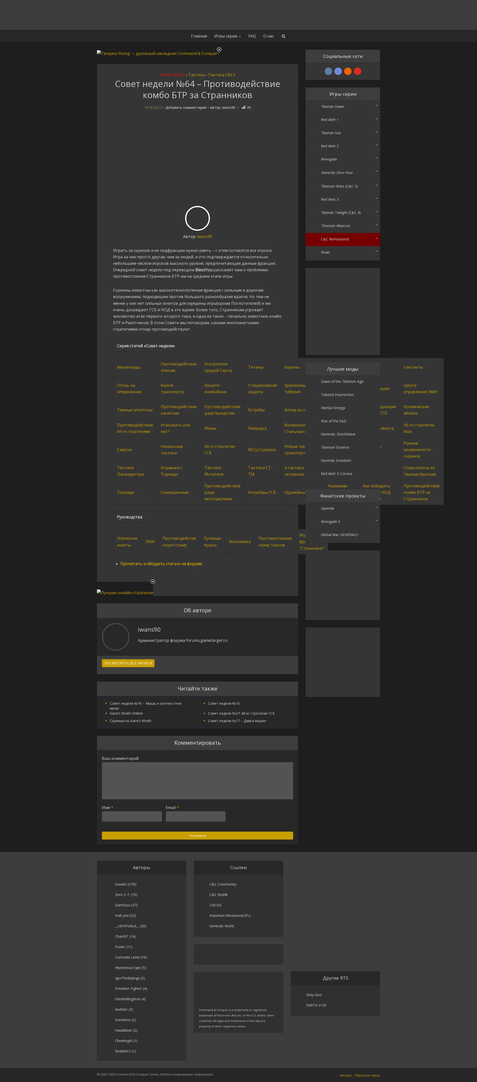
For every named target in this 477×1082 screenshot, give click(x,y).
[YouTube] (357, 71)
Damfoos (122, 905)
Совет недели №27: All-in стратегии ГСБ (241, 713)
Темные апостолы (135, 410)
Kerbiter (121, 1009)
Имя (107, 807)
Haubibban (123, 1030)
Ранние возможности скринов (417, 449)
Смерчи (124, 449)
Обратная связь (367, 1075)
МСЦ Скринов (262, 449)
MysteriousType (128, 967)
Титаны (255, 367)
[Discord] (338, 71)
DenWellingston (127, 999)
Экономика (240, 541)
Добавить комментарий (185, 107)
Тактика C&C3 (221, 74)
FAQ (252, 36)
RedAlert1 (123, 1051)
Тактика (196, 74)
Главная (199, 36)
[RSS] (348, 71)
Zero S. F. (122, 894)
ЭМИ (150, 541)
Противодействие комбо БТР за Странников (422, 492)
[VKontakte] (328, 71)
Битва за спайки (300, 410)
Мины (210, 428)
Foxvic (120, 946)
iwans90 (228, 107)
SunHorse (123, 1019)
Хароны (291, 367)
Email (172, 807)
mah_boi (122, 915)
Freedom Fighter (128, 988)
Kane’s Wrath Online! (126, 713)
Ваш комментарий (120, 758)
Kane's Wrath (172, 74)
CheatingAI (123, 1040)
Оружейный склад (301, 492)
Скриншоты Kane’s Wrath (130, 720)
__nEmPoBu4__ (127, 926)
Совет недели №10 (224, 703)
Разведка (257, 428)
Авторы (346, 1075)
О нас (268, 36)
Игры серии (225, 36)
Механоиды (128, 367)
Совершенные (175, 492)
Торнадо (125, 492)
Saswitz (121, 884)
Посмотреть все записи (128, 663)
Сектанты (413, 367)
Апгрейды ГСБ (262, 492)
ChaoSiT (121, 936)
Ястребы (256, 410)
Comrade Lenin (127, 957)
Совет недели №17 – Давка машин (237, 720)
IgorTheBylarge (127, 978)
